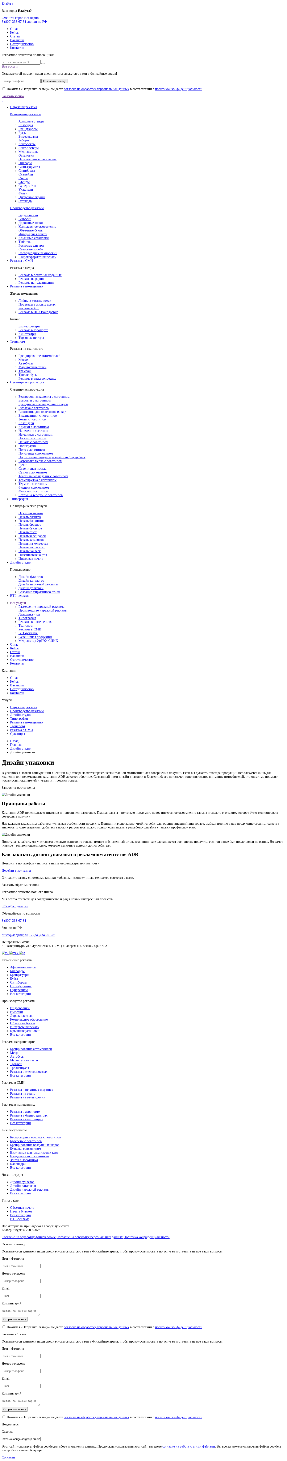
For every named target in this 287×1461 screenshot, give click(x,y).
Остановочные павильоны (37, 159)
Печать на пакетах (31, 547)
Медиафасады (28, 151)
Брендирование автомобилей (39, 356)
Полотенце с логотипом (35, 453)
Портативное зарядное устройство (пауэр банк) (52, 457)
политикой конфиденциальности (178, 89)
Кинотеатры (27, 334)
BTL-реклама (19, 595)
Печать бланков (29, 517)
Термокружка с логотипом (37, 480)
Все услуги (10, 66)
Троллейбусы (27, 374)
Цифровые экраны (31, 197)
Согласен (8, 1457)
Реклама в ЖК (28, 308)
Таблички (25, 241)
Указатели (25, 189)
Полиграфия (27, 446)
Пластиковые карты (32, 555)
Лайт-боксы (27, 144)
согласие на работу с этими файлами (188, 1446)
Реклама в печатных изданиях (40, 275)
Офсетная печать (30, 513)
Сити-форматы (29, 167)
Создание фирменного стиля (39, 592)
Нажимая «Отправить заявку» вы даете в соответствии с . (104, 89)
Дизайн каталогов (31, 580)
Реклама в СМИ (21, 260)
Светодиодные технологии (37, 253)
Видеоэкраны (28, 136)
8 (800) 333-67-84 (14, 920)
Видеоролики (28, 215)
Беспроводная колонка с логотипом (44, 396)
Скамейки (25, 174)
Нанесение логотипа (33, 430)
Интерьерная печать (32, 234)
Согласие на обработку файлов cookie (29, 1237)
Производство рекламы (27, 208)
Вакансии (17, 40)
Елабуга (7, 3)
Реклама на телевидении (36, 282)
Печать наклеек (29, 551)
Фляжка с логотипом (33, 491)
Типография (19, 499)
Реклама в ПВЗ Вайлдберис (38, 312)
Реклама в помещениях (26, 286)
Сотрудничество (22, 44)
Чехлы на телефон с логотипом (40, 495)
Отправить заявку (54, 81)
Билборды (25, 125)
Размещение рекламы (25, 114)
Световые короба (30, 249)
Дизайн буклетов (30, 576)
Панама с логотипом (33, 442)
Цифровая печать (30, 558)
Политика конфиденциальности (147, 1237)
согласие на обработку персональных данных (96, 89)
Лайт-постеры (28, 148)
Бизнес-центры (29, 326)
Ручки (22, 465)
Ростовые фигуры (31, 245)
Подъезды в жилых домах (36, 304)
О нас (14, 29)
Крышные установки (33, 238)
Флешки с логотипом (33, 487)
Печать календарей (32, 536)
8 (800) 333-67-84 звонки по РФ (24, 21)
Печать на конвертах (33, 543)
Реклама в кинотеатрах (26, 1119)
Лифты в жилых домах (34, 300)
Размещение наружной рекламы (41, 606)
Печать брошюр (29, 524)
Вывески (24, 219)
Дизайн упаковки (30, 588)
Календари (26, 423)
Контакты (17, 47)
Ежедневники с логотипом (37, 415)
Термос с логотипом (32, 483)
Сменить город (12, 18)
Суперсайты (27, 185)
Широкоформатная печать (37, 257)
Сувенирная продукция (27, 382)
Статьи (15, 36)
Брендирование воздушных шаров (43, 404)
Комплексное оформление (37, 226)
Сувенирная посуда (32, 468)
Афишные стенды (31, 121)
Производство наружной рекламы (42, 610)
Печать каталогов (31, 539)
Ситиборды (26, 170)
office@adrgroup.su (15, 906)
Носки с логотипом (32, 438)
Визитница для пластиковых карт (42, 411)
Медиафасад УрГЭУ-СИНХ (38, 640)
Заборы (23, 140)
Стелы (23, 178)
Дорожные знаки (30, 223)
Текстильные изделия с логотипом (43, 476)
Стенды (24, 182)
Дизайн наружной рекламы (38, 584)
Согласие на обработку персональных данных (90, 1237)
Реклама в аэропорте (33, 330)
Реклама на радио (31, 279)
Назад (14, 741)
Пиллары (25, 163)
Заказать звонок (13, 96)
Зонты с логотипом (32, 419)
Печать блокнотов (31, 520)
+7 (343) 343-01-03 (42, 935)
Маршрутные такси (32, 367)
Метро (23, 359)
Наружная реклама (23, 107)
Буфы (22, 132)
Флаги (23, 193)
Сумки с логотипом (32, 472)
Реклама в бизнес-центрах (28, 1115)
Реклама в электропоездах (37, 378)
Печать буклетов (30, 528)
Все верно (31, 18)
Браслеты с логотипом (34, 400)
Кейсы (14, 32)
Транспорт (17, 341)
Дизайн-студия (20, 562)
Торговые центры (31, 337)
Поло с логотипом (31, 449)
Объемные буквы (30, 230)
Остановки (26, 155)
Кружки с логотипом (33, 427)
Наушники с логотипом (35, 434)
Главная (15, 744)
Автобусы (25, 363)
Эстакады (25, 201)
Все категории (20, 994)
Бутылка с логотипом (33, 408)
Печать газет (27, 532)
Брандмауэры (28, 129)
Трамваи (24, 371)
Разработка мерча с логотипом (40, 461)
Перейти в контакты (16, 870)
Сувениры (17, 733)
